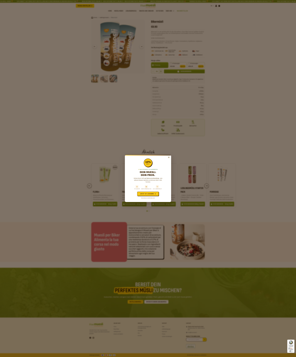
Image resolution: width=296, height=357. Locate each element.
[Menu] (293, 341)
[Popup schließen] (169, 157)
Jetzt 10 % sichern (147, 194)
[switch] (290, 351)
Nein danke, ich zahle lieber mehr (148, 197)
